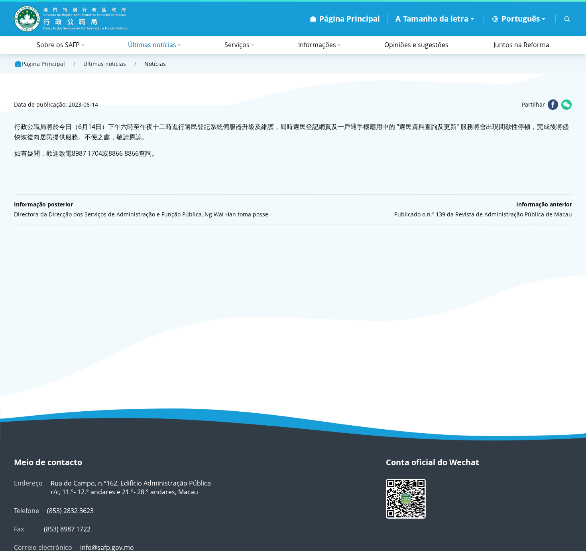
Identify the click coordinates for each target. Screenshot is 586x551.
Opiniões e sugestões (416, 44)
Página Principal (43, 63)
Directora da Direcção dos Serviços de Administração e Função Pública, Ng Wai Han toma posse (141, 214)
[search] (567, 19)
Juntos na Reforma (521, 44)
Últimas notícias (152, 44)
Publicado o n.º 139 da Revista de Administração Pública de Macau (483, 214)
